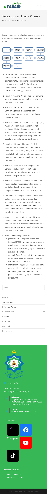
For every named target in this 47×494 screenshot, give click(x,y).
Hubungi (6, 326)
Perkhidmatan (8, 312)
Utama (5, 297)
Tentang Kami (8, 302)
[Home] (3, 20)
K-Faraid (5, 316)
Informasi (6, 321)
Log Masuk (6, 331)
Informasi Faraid (9, 307)
